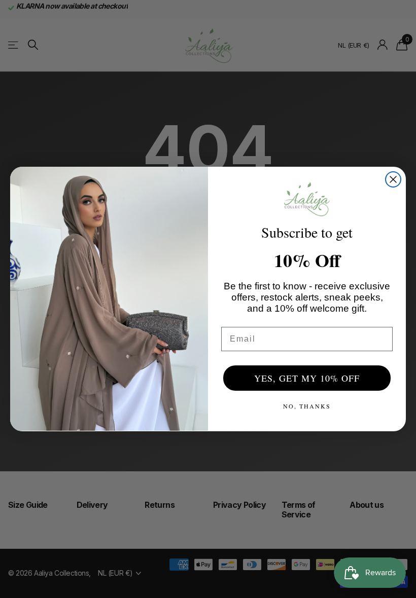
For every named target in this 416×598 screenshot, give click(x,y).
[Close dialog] (393, 179)
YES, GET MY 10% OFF (307, 378)
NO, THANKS (307, 406)
